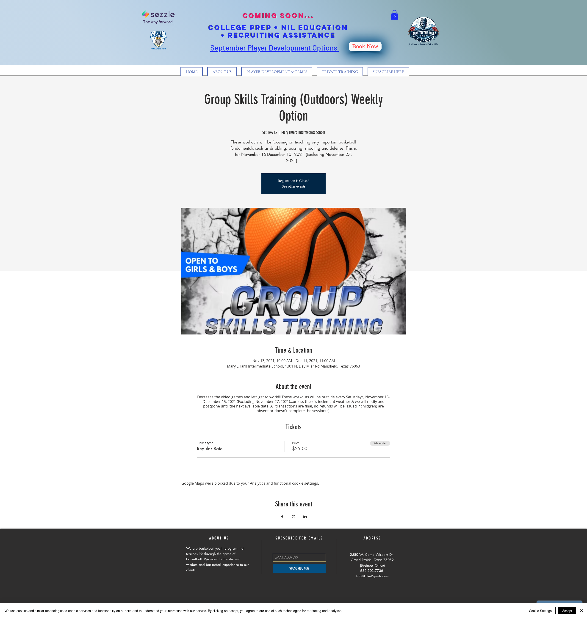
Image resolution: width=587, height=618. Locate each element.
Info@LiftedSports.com (372, 576)
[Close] (581, 610)
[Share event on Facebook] (282, 516)
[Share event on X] (293, 516)
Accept (567, 610)
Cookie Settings (540, 610)
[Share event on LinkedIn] (305, 516)
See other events (293, 186)
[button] (394, 15)
